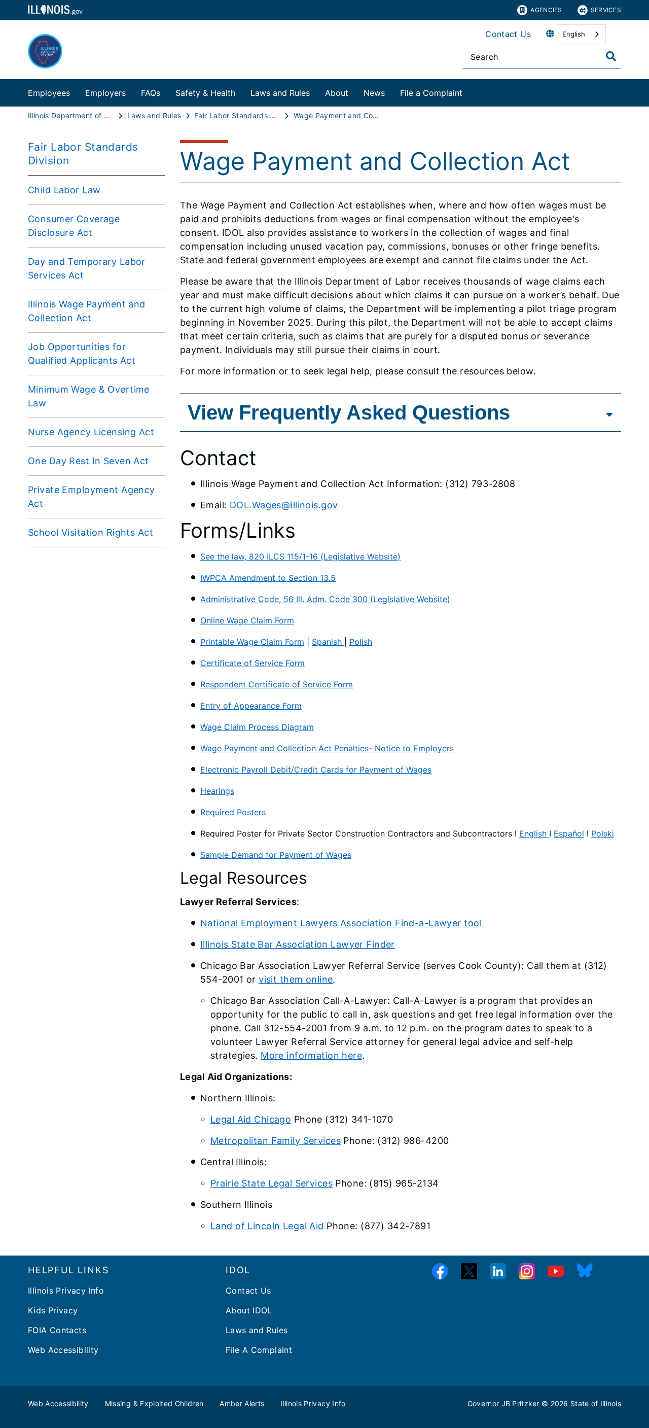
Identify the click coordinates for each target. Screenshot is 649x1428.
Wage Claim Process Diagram (257, 727)
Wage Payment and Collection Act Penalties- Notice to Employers (327, 748)
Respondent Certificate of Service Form (276, 684)
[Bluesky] (584, 1271)
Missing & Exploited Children (154, 1403)
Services (606, 10)
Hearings (217, 791)
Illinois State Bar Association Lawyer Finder (297, 944)
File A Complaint (259, 1350)
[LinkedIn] (498, 1271)
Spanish (328, 642)
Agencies (546, 10)
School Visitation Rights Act (90, 532)
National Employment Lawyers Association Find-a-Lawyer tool (341, 923)
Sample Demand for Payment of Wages (275, 855)
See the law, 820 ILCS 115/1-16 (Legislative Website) (300, 556)
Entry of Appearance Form (251, 706)
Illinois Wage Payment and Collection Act (87, 311)
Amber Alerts (242, 1403)
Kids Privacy (53, 1310)
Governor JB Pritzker (503, 1403)
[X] (469, 1271)
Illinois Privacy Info (66, 1290)
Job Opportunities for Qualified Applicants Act (81, 353)
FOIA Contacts (57, 1330)
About (336, 93)
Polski (602, 833)
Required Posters (233, 812)
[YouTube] (556, 1271)
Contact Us (508, 34)
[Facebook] (440, 1271)
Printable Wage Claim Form (252, 642)
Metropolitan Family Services (275, 1140)
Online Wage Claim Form (247, 620)
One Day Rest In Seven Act (88, 461)
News (374, 93)
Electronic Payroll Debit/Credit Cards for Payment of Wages (315, 769)
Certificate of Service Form (252, 663)
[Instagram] (527, 1271)
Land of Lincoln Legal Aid (267, 1226)
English (573, 34)
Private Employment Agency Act (91, 496)
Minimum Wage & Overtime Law (89, 396)
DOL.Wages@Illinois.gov (284, 505)
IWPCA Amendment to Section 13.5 (268, 578)
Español (569, 833)
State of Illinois (595, 1403)
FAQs (150, 93)
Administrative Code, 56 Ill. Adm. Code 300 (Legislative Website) (325, 599)
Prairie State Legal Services (271, 1183)
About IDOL (249, 1310)
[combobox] (581, 34)
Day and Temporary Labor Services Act (87, 268)
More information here (311, 1055)
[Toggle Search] (611, 56)
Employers (105, 93)
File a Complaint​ (431, 93)
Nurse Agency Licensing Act (91, 432)
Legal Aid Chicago (250, 1119)
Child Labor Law (64, 190)
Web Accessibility (63, 1350)
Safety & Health (205, 93)
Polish (360, 642)
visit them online (296, 979)
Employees (49, 93)
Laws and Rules (280, 93)
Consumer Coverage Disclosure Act (74, 226)
